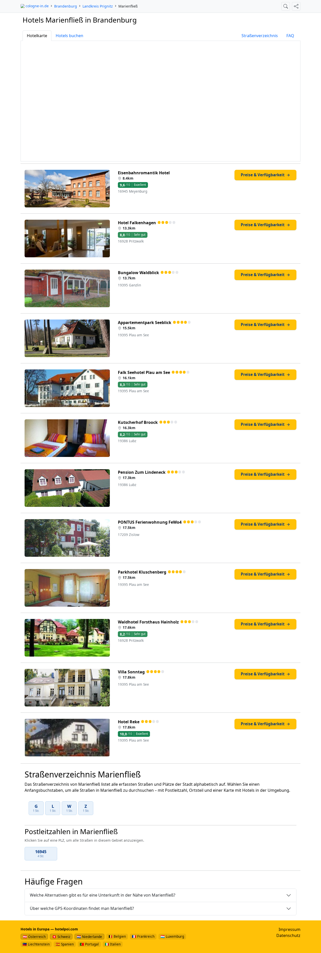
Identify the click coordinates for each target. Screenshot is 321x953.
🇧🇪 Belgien (117, 936)
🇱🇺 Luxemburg (172, 936)
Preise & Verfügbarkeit (265, 174)
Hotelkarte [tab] (37, 35)
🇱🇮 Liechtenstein (36, 944)
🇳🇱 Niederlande (89, 936)
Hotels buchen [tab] (69, 35)
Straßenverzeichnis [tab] (260, 35)
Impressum (289, 929)
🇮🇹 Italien (113, 944)
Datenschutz (288, 935)
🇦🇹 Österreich (34, 936)
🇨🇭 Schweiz (61, 936)
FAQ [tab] (290, 35)
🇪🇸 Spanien (65, 944)
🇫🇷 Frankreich (143, 936)
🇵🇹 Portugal (89, 944)
